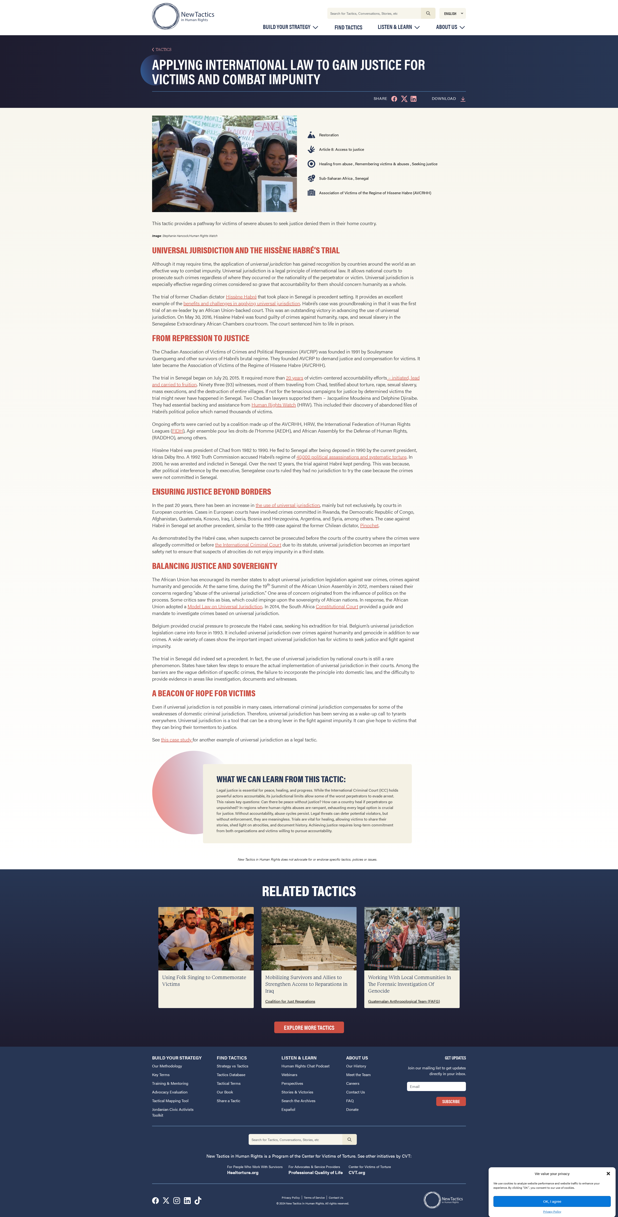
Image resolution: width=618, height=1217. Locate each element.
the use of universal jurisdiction (288, 504)
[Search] (428, 13)
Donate (352, 1109)
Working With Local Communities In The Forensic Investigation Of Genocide (409, 984)
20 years (294, 377)
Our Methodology (167, 1066)
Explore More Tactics (309, 1027)
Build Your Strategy (286, 27)
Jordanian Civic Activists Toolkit (173, 1112)
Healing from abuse (335, 163)
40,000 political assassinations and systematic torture (351, 456)
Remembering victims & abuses (382, 163)
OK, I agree (552, 1201)
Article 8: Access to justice (341, 149)
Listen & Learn (395, 27)
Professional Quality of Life (315, 1172)
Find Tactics (348, 27)
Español (288, 1109)
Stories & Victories (297, 1092)
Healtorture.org (243, 1172)
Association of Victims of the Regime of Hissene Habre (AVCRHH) (375, 192)
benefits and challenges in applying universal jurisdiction (241, 303)
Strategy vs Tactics (232, 1066)
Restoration (329, 135)
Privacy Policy (552, 1211)
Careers (352, 1083)
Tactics (163, 49)
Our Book (225, 1092)
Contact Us (355, 1092)
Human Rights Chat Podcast (305, 1066)
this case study (177, 739)
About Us (446, 27)
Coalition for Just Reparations (290, 1001)
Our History (356, 1066)
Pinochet (369, 525)
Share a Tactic (228, 1100)
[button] (608, 1173)
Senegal (362, 178)
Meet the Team (358, 1074)
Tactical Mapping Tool (170, 1100)
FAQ (350, 1100)
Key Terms (161, 1074)
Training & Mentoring (170, 1083)
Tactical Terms (229, 1083)
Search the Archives (298, 1100)
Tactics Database (231, 1074)
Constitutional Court (337, 606)
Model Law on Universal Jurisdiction (225, 606)
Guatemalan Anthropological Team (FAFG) (404, 1001)
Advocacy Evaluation (170, 1092)
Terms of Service (314, 1197)
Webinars (289, 1074)
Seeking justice (424, 163)
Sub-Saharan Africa (335, 178)
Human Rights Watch (274, 404)
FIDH (177, 430)
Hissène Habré (241, 296)
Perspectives (292, 1083)
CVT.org (357, 1172)
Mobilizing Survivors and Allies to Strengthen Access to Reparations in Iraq (306, 984)
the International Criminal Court (248, 544)
